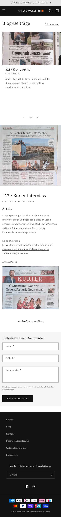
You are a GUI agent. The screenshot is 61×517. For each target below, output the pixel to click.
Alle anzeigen (52, 24)
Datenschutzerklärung (17, 440)
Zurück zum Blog (32, 321)
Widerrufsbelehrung (16, 447)
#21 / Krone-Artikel (18, 69)
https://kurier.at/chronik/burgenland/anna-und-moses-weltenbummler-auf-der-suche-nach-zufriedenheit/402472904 (27, 249)
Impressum (12, 454)
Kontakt (10, 433)
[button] (3, 10)
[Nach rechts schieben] (37, 117)
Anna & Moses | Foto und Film (26, 511)
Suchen (10, 419)
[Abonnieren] (51, 474)
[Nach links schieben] (23, 117)
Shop (8, 426)
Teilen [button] (9, 209)
